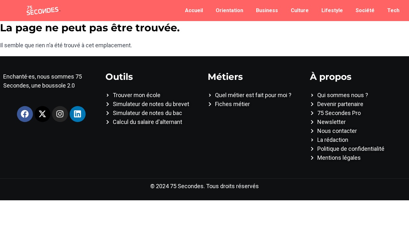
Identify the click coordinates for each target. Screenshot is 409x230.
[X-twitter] (42, 114)
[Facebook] (25, 114)
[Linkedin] (78, 114)
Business (267, 10)
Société (365, 10)
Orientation (229, 10)
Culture (300, 10)
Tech (393, 10)
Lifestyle (332, 10)
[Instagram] (60, 114)
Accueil (194, 10)
